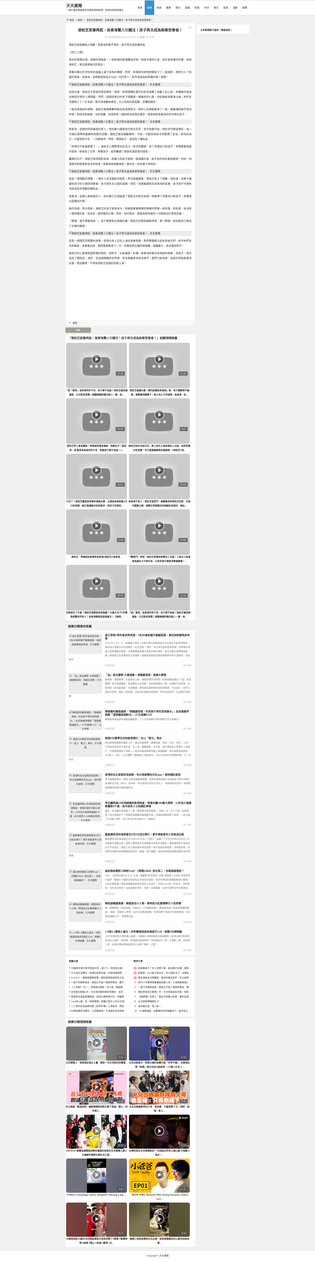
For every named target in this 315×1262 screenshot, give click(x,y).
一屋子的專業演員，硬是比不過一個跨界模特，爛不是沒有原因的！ (105, 982)
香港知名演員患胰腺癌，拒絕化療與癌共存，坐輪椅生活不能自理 (104, 996)
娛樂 (149, 7)
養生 (216, 7)
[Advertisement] (130, 291)
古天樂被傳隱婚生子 (148, 1001)
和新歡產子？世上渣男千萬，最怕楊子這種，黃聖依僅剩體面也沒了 (172, 968)
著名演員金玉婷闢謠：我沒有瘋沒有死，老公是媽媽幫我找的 (169, 977)
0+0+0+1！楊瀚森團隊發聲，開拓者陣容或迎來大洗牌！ (99, 977)
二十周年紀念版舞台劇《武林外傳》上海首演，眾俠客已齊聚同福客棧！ (108, 1006)
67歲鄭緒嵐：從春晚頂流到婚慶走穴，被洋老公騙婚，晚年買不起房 (174, 1011)
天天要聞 (74, 5)
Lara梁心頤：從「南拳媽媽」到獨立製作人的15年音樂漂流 (101, 1001)
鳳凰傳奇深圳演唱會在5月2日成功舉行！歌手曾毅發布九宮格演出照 (144, 834)
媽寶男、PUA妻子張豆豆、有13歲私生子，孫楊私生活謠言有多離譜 (172, 973)
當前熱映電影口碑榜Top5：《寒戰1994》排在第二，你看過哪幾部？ (144, 871)
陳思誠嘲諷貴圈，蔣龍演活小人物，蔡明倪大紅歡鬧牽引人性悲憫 (143, 903)
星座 (225, 7)
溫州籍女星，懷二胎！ (149, 1006)
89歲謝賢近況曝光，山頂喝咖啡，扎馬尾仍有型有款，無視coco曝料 (106, 1011)
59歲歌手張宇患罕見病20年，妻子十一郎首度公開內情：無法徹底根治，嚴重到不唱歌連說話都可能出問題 (125, 968)
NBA (206, 7)
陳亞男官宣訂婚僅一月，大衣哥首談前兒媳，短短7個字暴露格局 (171, 992)
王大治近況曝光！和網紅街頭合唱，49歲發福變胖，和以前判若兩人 (105, 973)
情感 (159, 7)
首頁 (139, 7)
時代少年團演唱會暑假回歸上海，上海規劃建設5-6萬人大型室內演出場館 (175, 982)
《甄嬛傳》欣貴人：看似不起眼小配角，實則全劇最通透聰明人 (170, 996)
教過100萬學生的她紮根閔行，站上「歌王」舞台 (133, 738)
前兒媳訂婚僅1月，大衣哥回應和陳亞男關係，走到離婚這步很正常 (105, 992)
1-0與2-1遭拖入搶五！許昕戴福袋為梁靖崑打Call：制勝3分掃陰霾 (143, 931)
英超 (197, 7)
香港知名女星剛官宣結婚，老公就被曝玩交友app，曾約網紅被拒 (143, 774)
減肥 (235, 7)
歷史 (178, 7)
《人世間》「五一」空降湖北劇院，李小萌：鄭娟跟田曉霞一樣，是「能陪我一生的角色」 (116, 987)
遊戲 (187, 7)
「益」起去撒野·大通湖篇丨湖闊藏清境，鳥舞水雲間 (135, 675)
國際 (244, 7)
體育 (168, 7)
